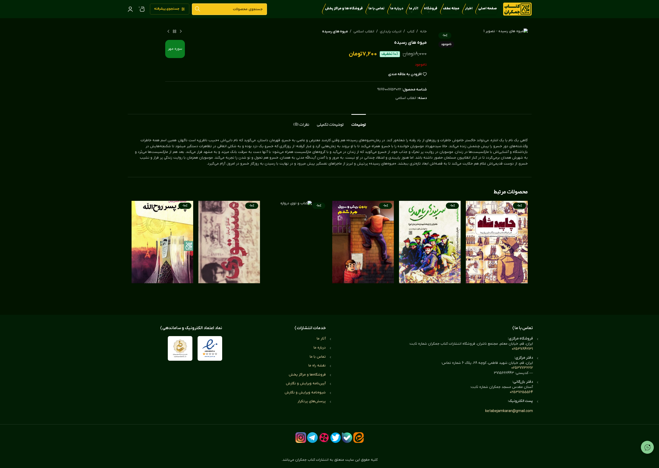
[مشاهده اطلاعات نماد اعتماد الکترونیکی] (210, 348)
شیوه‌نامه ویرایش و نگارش (305, 392)
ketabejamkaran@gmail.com (509, 411)
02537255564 (521, 392)
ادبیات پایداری (390, 31)
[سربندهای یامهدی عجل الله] (430, 252)
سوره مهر (175, 48)
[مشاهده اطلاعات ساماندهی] (180, 348)
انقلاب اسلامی (363, 31)
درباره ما (320, 347)
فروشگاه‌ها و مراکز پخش (307, 374)
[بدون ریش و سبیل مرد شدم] (363, 252)
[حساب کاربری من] (130, 9)
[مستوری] (229, 252)
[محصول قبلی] (181, 32)
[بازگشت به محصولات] (174, 32)
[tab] (358, 122)
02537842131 (522, 348)
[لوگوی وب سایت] (517, 8)
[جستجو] (198, 9)
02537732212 (522, 367)
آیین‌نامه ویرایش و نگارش (306, 383)
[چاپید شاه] (496, 252)
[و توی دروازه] (296, 252)
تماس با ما (318, 356)
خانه (423, 31)
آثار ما (321, 338)
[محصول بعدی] (168, 32)
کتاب (410, 31)
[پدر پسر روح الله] (162, 252)
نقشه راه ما (317, 365)
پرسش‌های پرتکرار (312, 401)
